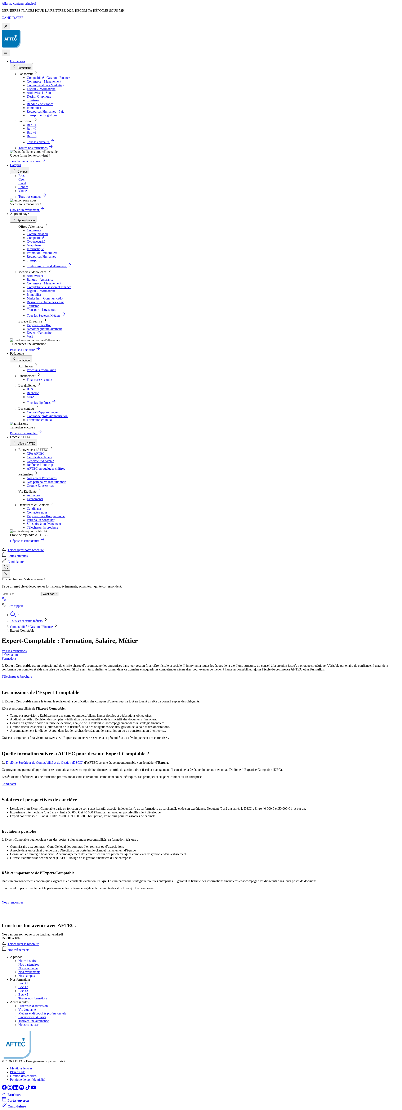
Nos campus (26, 975)
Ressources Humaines (41, 256)
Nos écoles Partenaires (42, 478)
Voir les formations (14, 651)
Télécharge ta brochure (17, 676)
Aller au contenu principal (19, 3)
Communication (37, 234)
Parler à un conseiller (40, 520)
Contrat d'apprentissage (42, 412)
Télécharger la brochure (42, 527)
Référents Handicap (40, 464)
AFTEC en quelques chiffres (46, 468)
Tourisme (33, 100)
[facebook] (5, 1089)
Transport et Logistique (42, 115)
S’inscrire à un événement (44, 523)
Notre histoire (27, 960)
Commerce (34, 230)
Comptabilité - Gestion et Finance (49, 287)
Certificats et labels (39, 457)
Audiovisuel (35, 276)
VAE (30, 336)
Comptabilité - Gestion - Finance (48, 77)
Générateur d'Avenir (40, 461)
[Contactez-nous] (4, 600)
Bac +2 (31, 128)
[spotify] (22, 1089)
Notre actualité (28, 968)
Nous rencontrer (12, 902)
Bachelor (33, 393)
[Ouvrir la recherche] (6, 567)
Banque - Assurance (40, 104)
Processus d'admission (41, 370)
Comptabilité (35, 238)
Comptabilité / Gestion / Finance (32, 626)
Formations (17, 61)
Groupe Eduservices (40, 485)
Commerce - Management (44, 81)
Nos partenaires (28, 964)
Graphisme (34, 245)
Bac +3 (31, 132)
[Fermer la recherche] (6, 574)
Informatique (35, 249)
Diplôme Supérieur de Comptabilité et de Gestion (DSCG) (44, 762)
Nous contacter (28, 1024)
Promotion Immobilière (42, 253)
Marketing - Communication (45, 298)
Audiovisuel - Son (39, 92)
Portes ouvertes (18, 556)
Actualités (33, 495)
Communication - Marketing (45, 85)
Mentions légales (21, 1068)
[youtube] (33, 1089)
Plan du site (17, 1072)
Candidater (34, 508)
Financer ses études (39, 379)
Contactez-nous (37, 512)
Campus (15, 165)
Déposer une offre (39, 325)
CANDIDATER (13, 17)
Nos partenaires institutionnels (46, 482)
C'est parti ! (50, 593)
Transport (33, 260)
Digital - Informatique (41, 89)
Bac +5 (31, 136)
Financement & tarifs (32, 1017)
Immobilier (34, 108)
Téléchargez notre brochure (26, 550)
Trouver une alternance (33, 1021)
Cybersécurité (36, 241)
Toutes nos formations (33, 998)
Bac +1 (31, 125)
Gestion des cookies (23, 1076)
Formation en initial (40, 420)
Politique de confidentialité (27, 1079)
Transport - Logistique (41, 309)
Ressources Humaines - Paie (45, 111)
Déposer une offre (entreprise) (46, 516)
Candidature (16, 561)
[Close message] (6, 26)
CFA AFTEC (36, 453)
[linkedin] (16, 1089)
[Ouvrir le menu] (6, 52)
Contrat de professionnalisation (47, 416)
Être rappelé (15, 606)
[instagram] (10, 1089)
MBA (31, 397)
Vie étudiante (27, 1009)
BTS (30, 389)
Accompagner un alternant (44, 329)
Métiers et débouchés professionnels (42, 1013)
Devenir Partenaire (39, 332)
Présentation (10, 654)
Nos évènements (18, 950)
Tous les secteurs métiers (26, 621)
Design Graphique (39, 96)
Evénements (35, 499)
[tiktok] (28, 1089)
